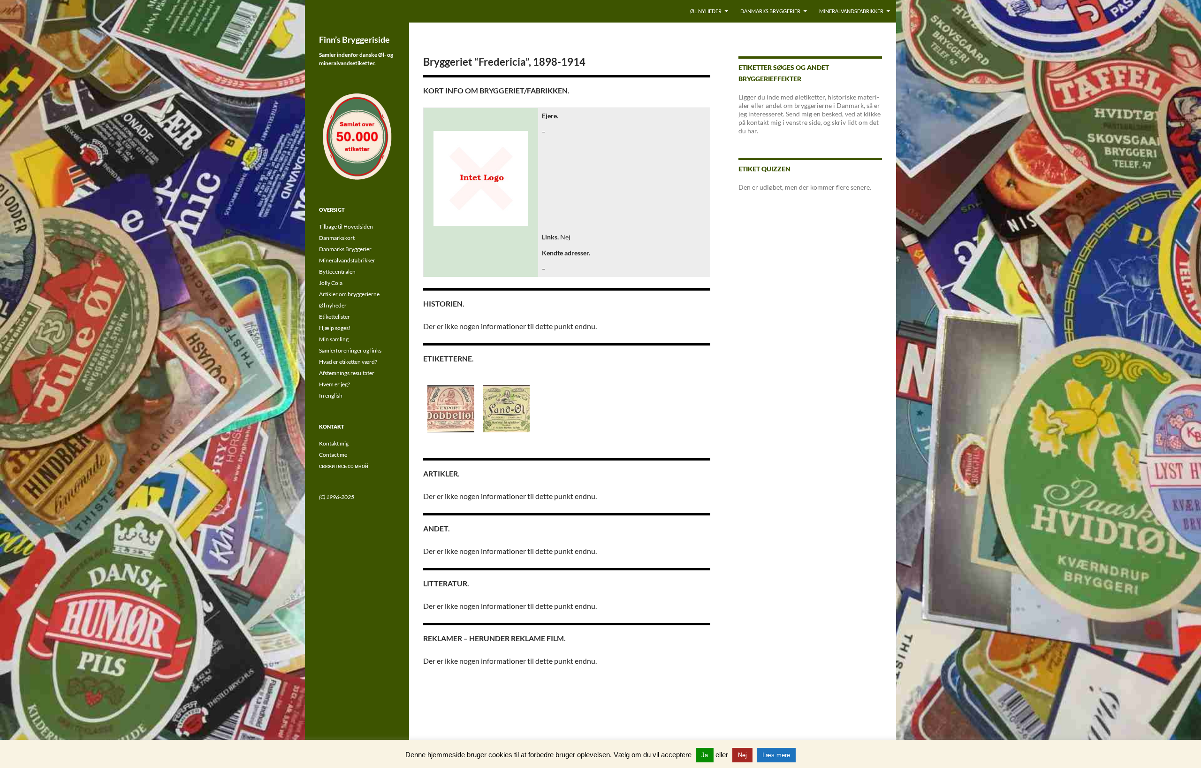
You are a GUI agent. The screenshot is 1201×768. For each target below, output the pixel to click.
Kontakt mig (334, 443)
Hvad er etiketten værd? (348, 361)
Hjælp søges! (334, 327)
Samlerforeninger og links (350, 350)
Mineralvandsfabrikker (851, 11)
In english (330, 395)
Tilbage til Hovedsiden (346, 226)
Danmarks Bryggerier (770, 11)
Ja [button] (704, 755)
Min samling (334, 339)
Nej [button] (742, 755)
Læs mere (776, 755)
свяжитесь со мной (343, 465)
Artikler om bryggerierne (349, 294)
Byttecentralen (337, 271)
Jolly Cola (330, 282)
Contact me (333, 454)
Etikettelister (334, 316)
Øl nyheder (706, 11)
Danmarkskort (337, 237)
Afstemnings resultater (346, 372)
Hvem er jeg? (334, 384)
